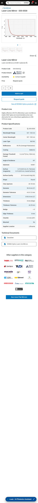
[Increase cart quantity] (11, 88)
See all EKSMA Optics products (22, 104)
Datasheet (10, 237)
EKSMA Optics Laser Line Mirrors (17, 244)
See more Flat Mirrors (19, 297)
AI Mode (26, 3)
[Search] (8, 3)
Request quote (19, 99)
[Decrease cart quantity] (3, 88)
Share (32, 56)
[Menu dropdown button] (2, 3)
